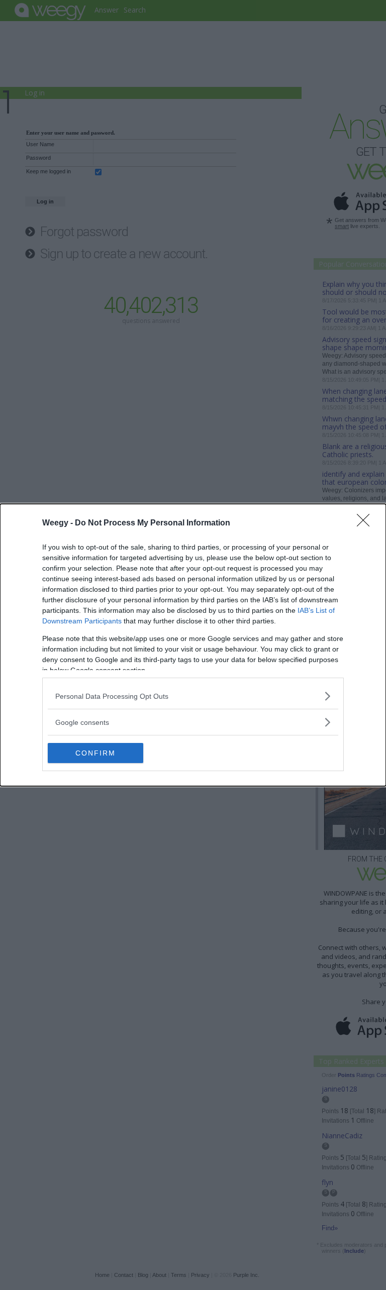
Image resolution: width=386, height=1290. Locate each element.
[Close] (366, 523)
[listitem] (193, 696)
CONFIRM (95, 753)
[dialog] (193, 645)
